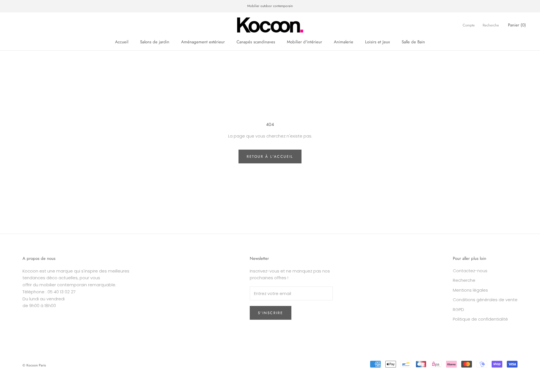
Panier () (517, 25)
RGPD (458, 309)
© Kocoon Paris (34, 365)
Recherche (491, 25)
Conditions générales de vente (485, 300)
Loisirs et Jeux (377, 42)
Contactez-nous (470, 271)
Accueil (121, 42)
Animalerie (343, 42)
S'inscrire (270, 313)
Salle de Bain (413, 42)
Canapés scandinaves (256, 42)
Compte (469, 25)
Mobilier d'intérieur (304, 42)
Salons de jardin (154, 42)
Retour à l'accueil (270, 156)
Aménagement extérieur (203, 42)
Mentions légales (470, 290)
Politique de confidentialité (480, 319)
